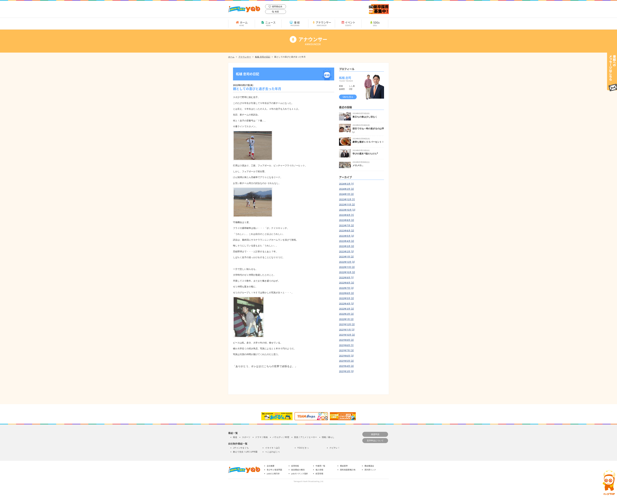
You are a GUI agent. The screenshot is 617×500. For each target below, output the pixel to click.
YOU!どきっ (303, 447)
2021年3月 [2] (346, 371)
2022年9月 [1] (346, 277)
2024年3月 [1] (346, 183)
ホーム (243, 23)
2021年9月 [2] (346, 340)
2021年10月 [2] (347, 334)
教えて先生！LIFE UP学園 (245, 451)
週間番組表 (277, 6)
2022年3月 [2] (346, 308)
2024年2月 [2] (346, 189)
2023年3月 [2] (346, 246)
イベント (350, 23)
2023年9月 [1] (346, 215)
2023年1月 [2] (346, 256)
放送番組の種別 (298, 469)
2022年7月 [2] (346, 288)
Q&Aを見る (348, 97)
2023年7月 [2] (346, 225)
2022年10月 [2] (347, 272)
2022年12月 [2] (347, 262)
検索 (277, 11)
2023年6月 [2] (346, 230)
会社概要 (270, 466)
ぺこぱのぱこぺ (272, 451)
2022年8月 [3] (346, 282)
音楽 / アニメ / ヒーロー (305, 437)
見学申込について (375, 440)
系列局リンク (370, 469)
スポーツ (246, 437)
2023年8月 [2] (346, 220)
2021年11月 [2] (346, 329)
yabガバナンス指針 (299, 473)
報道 (235, 437)
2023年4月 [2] (346, 241)
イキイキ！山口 (272, 447)
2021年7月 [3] (346, 350)
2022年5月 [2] (346, 298)
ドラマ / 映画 (261, 437)
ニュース (270, 23)
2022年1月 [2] (346, 319)
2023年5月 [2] (346, 235)
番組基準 (344, 466)
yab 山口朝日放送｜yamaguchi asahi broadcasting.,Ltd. (244, 9)
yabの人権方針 (273, 473)
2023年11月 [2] (347, 204)
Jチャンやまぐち (241, 447)
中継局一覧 (320, 466)
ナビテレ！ (334, 447)
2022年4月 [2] (346, 303)
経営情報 (319, 473)
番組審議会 (369, 466)
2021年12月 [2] (347, 324)
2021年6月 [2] (346, 355)
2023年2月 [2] (346, 251)
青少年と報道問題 (274, 469)
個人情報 (319, 469)
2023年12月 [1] (347, 199)
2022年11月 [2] (347, 267)
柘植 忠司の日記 (262, 56)
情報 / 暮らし (328, 437)
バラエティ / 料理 (281, 437)
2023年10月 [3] (347, 209)
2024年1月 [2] (346, 194)
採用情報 (295, 466)
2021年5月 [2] (346, 360)
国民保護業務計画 (347, 469)
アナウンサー (323, 23)
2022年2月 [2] (346, 313)
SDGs (376, 23)
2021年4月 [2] (346, 366)
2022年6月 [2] (346, 293)
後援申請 (375, 434)
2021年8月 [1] (346, 345)
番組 (295, 23)
